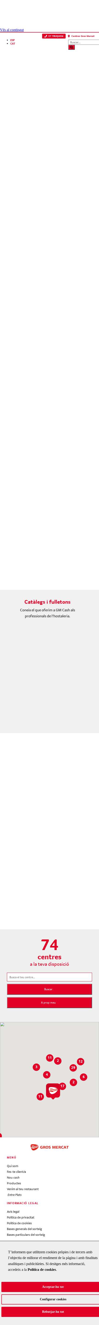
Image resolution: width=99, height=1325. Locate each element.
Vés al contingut (12, 30)
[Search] (71, 47)
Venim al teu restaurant (23, 1189)
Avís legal (13, 1211)
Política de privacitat (20, 1217)
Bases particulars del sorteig (26, 1234)
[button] (54, 36)
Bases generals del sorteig (24, 1229)
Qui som (12, 1166)
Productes (14, 1183)
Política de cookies (19, 1223)
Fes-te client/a (16, 1171)
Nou (13, 1177)
